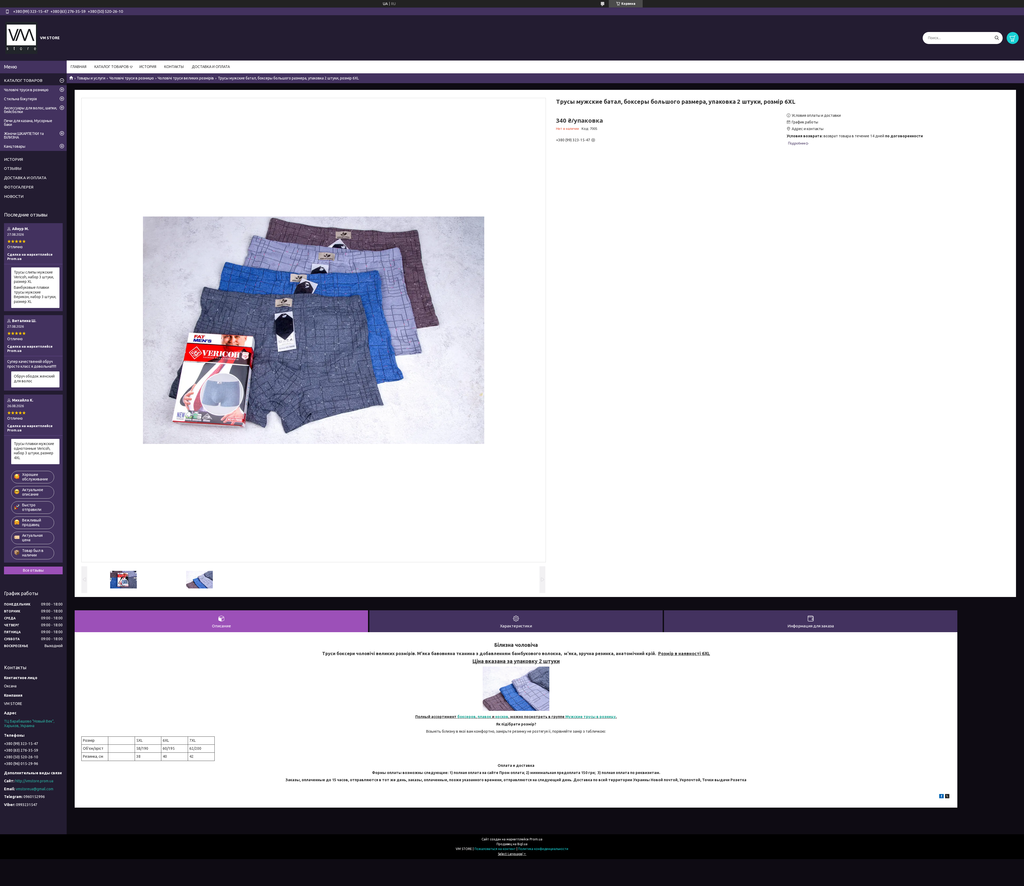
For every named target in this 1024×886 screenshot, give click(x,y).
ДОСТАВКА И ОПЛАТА (211, 67)
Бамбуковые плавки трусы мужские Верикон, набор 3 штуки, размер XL (35, 294)
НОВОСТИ (13, 196)
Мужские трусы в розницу (590, 717)
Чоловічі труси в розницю (131, 78)
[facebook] (941, 797)
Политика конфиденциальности (543, 849)
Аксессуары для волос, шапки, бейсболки (30, 110)
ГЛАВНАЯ (78, 67)
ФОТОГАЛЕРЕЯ (18, 187)
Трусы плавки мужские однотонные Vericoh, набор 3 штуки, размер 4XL (34, 451)
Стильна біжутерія (20, 99)
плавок (484, 717)
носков (501, 717)
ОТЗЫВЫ (12, 168)
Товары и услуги (91, 78)
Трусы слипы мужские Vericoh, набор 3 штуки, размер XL (34, 277)
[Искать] (997, 38)
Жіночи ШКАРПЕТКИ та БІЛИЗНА (24, 135)
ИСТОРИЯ (147, 67)
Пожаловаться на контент (495, 849)
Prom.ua (536, 839)
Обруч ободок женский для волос (34, 378)
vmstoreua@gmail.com (34, 789)
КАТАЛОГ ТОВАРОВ (111, 67)
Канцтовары (14, 146)
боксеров (466, 717)
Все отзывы (33, 570)
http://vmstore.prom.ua (34, 781)
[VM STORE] (21, 37)
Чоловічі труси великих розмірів (186, 78)
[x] (947, 797)
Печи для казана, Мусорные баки (28, 123)
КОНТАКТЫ (174, 67)
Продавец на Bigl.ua (512, 844)
